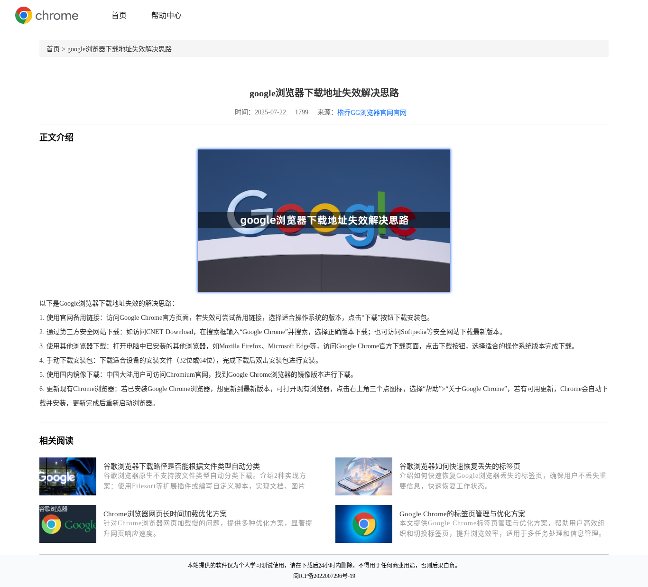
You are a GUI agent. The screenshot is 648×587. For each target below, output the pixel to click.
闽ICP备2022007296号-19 (324, 576)
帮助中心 (166, 15)
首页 (119, 15)
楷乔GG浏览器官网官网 (372, 112)
